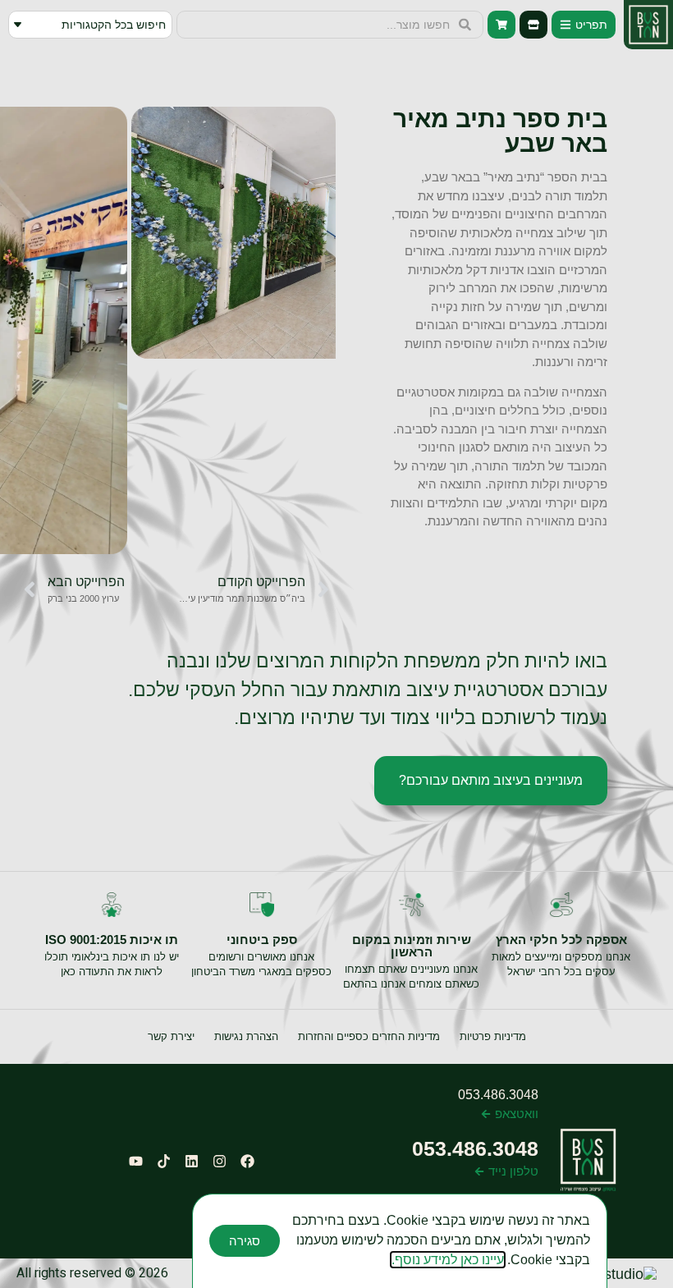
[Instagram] (219, 1161)
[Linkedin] (191, 1161)
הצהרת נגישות (246, 1036)
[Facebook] (247, 1161)
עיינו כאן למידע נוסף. (447, 1260)
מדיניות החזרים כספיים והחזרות (369, 1036)
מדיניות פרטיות (493, 1036)
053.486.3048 (498, 1095)
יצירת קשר (171, 1036)
